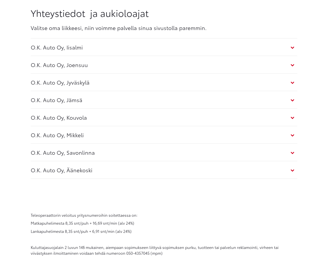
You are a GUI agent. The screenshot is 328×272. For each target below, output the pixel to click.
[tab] (164, 47)
